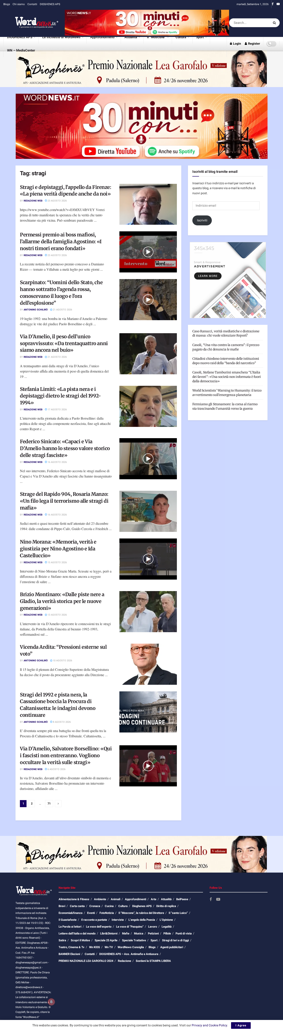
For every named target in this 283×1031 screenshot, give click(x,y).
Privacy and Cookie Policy (209, 1025)
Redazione (124, 961)
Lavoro (152, 926)
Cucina (109, 906)
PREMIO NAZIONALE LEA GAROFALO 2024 (86, 961)
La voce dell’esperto (98, 926)
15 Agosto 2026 (57, 562)
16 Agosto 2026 (57, 462)
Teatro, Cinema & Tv (71, 947)
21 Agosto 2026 (62, 310)
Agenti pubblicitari (171, 947)
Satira (62, 940)
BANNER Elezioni (69, 954)
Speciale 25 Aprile (106, 940)
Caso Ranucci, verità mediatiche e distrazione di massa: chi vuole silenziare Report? (225, 333)
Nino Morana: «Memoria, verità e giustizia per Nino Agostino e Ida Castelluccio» (58, 549)
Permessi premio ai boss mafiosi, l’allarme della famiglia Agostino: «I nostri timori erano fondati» (61, 241)
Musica (138, 933)
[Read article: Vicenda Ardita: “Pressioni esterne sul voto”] (148, 664)
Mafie (125, 933)
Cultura (181, 37)
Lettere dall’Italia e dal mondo (77, 933)
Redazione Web (33, 201)
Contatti (32, 4)
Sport (200, 37)
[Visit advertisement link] (147, 23)
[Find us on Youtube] (278, 4)
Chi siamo (19, 4)
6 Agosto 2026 (56, 769)
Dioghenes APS (142, 906)
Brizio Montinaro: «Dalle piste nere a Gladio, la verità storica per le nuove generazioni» (62, 601)
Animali (115, 899)
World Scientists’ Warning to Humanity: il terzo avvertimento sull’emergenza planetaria (227, 392)
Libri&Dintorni (108, 933)
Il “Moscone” (156, 37)
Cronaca (94, 906)
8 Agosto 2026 (61, 722)
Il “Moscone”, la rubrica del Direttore (141, 913)
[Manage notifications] (51, 1001)
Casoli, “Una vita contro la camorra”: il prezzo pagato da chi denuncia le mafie (225, 347)
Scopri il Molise (80, 940)
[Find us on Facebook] (272, 4)
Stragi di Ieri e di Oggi (175, 940)
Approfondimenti (102, 37)
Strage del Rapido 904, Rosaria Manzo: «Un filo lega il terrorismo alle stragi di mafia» (64, 501)
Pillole (167, 933)
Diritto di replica (166, 906)
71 (49, 803)
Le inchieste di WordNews (61, 37)
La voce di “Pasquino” (129, 926)
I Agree (240, 1025)
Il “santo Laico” (178, 913)
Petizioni (153, 933)
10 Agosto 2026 (62, 660)
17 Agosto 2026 (57, 409)
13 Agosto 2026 (57, 615)
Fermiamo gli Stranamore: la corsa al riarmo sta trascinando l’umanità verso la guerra (225, 406)
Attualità (130, 37)
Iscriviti (202, 220)
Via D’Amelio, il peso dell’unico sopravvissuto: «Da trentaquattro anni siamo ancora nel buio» (64, 343)
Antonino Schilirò (36, 310)
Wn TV (109, 947)
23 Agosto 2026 (57, 201)
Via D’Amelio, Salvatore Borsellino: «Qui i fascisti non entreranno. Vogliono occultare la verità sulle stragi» (66, 755)
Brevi (62, 906)
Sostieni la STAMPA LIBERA (153, 961)
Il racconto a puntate (94, 920)
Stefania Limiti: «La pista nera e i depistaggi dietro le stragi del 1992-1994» (60, 396)
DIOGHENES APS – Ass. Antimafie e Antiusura (128, 954)
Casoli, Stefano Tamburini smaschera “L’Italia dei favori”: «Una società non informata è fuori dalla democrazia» (226, 376)
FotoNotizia (106, 913)
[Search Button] (275, 22)
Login (236, 43)
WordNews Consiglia (131, 947)
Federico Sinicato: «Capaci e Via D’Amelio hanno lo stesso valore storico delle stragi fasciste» (65, 448)
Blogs (6, 4)
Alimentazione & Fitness (74, 899)
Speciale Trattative (134, 940)
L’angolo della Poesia (141, 920)
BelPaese (182, 899)
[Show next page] (58, 803)
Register (253, 43)
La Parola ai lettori (70, 926)
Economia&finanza (70, 913)
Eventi (91, 913)
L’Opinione (166, 920)
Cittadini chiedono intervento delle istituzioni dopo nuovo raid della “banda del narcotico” (225, 361)
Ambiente (100, 899)
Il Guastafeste (67, 920)
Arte (153, 899)
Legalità (167, 926)
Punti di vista (184, 933)
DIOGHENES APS (50, 4)
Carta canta (77, 906)
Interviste (118, 920)
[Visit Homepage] (31, 22)
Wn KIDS (94, 947)
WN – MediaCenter (21, 50)
